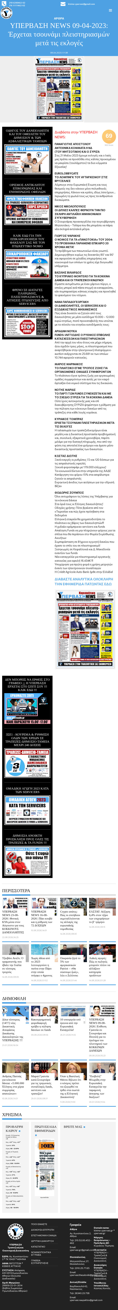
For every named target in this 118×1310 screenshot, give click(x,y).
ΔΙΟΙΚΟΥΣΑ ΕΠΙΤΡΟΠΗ (42, 1229)
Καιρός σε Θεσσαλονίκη (13, 1166)
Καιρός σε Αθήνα (11, 1137)
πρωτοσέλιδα (44, 1197)
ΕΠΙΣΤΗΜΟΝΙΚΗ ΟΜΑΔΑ (43, 1235)
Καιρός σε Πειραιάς (12, 1152)
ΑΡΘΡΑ (59, 18)
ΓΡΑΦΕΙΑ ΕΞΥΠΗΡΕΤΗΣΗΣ (39, 1261)
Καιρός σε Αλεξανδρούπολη (14, 1196)
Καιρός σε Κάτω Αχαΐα (13, 1181)
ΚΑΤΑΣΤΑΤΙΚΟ (38, 1246)
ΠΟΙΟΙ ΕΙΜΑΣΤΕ (39, 1224)
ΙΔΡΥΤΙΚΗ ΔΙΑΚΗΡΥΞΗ (42, 1241)
